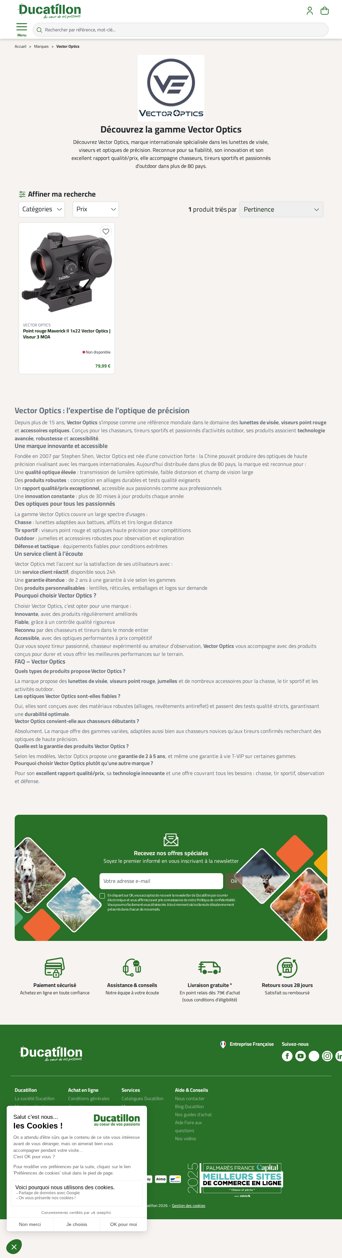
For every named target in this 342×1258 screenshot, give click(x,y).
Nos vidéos (185, 1138)
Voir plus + (37, 919)
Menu (21, 35)
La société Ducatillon (35, 1098)
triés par (226, 210)
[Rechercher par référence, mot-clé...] (39, 30)
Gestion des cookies (188, 1206)
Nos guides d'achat (193, 1114)
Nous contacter (190, 1098)
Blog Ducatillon (189, 1106)
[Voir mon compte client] (310, 11)
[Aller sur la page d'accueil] (49, 10)
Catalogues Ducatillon (143, 1098)
